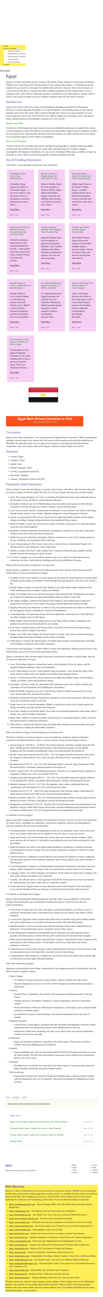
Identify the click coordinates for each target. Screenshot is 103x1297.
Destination (16, 1097)
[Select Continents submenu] (17, 49)
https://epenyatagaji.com (19, 1222)
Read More (14, 209)
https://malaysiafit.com (18, 1248)
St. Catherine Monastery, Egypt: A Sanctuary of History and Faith (51, 285)
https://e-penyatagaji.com (20, 1241)
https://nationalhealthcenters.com (23, 1263)
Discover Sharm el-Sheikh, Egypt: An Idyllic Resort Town (49, 176)
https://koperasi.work (18, 1274)
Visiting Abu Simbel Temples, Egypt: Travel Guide (80, 229)
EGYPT (24, 1097)
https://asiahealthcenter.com (20, 1260)
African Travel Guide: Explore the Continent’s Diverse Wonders (37, 1135)
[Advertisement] (36, 17)
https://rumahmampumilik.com (22, 1204)
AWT (8, 1165)
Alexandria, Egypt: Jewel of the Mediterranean (18, 176)
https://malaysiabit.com (19, 1270)
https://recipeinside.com (19, 1256)
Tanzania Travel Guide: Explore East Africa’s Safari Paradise (29, 1104)
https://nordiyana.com (18, 1237)
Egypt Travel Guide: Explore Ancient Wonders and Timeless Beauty (39, 1122)
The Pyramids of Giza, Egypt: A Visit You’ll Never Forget (19, 341)
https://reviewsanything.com (21, 1226)
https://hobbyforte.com (19, 1233)
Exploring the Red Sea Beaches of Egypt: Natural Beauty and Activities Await (19, 230)
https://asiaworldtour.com (20, 1215)
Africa (8, 1097)
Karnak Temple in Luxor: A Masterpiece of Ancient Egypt (20, 285)
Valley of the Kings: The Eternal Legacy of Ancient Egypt (82, 285)
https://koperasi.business (19, 1277)
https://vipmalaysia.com (19, 1211)
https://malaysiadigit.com (19, 1230)
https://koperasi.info (17, 1252)
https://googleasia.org (18, 1245)
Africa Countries (5, 70)
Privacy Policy (16, 1141)
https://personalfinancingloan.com (23, 1218)
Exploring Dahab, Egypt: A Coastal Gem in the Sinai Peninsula (81, 176)
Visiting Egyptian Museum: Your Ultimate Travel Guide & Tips (51, 229)
